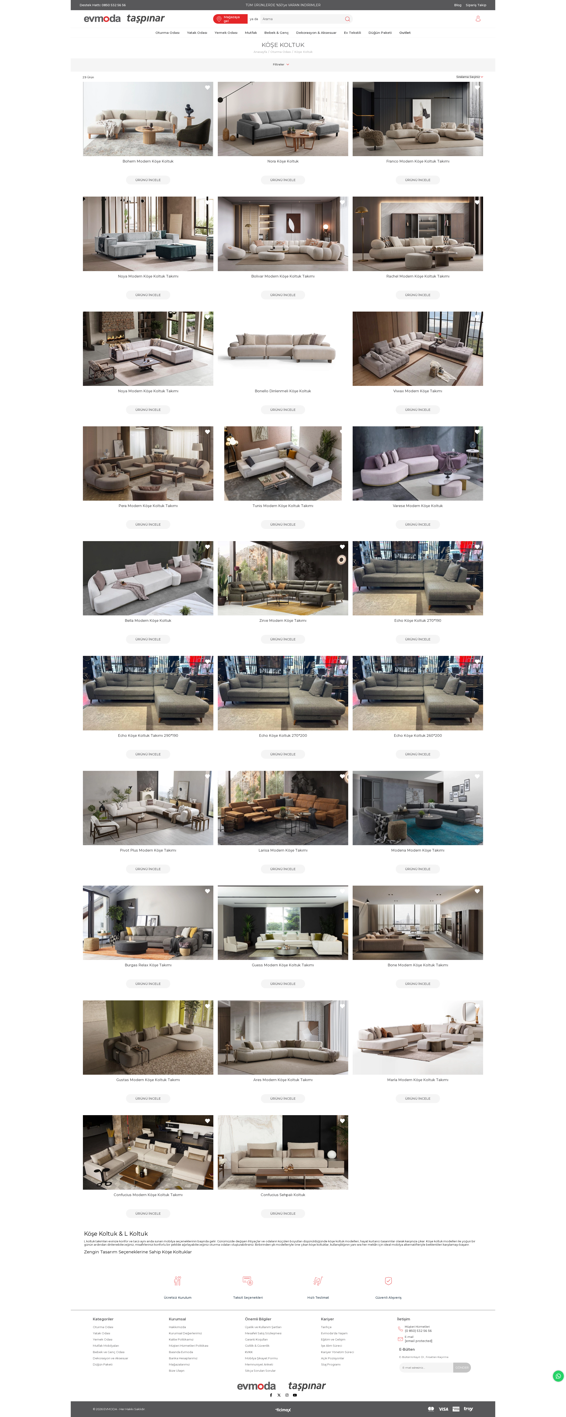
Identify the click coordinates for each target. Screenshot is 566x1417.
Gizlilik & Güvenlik (257, 1345)
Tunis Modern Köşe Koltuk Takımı (282, 506)
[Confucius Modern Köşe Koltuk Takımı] (148, 1152)
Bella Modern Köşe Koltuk (148, 621)
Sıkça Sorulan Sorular (260, 1370)
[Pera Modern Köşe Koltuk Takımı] (148, 463)
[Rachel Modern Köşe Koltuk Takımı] (418, 234)
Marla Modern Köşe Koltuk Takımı (417, 1080)
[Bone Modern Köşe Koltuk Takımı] (418, 923)
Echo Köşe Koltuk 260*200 (418, 735)
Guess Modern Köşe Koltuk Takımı (283, 965)
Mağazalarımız (179, 1364)
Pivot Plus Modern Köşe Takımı (148, 850)
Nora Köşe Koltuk (283, 161)
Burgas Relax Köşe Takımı (148, 965)
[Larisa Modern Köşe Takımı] (283, 808)
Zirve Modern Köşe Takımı (282, 621)
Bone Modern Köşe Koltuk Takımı (418, 965)
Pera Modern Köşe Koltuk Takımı (148, 506)
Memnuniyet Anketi (259, 1364)
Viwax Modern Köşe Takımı (417, 391)
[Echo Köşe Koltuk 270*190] (418, 578)
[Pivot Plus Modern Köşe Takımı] (148, 808)
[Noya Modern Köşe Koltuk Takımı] (148, 234)
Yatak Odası (101, 1333)
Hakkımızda (177, 1327)
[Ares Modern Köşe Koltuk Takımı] (283, 1037)
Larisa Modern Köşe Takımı (283, 850)
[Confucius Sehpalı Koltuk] (283, 1152)
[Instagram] (287, 1395)
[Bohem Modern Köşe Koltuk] (148, 119)
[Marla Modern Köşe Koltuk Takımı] (418, 1037)
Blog (457, 5)
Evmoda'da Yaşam (334, 1333)
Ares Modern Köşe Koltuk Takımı (283, 1080)
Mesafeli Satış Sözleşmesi (263, 1333)
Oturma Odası (103, 1327)
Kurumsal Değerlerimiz (185, 1333)
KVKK (249, 1352)
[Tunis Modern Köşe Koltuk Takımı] (283, 463)
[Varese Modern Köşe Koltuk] (418, 463)
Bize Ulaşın (176, 1370)
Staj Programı (330, 1364)
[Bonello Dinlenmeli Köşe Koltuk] (283, 349)
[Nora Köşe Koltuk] (283, 119)
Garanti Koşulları (256, 1339)
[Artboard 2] (283, 1386)
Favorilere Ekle (207, 87)
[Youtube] (295, 1395)
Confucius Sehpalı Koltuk (283, 1195)
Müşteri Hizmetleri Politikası (188, 1345)
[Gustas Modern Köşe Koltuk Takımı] (148, 1037)
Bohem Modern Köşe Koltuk (148, 161)
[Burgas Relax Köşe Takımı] (148, 923)
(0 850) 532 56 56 (418, 1329)
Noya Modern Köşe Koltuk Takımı (148, 276)
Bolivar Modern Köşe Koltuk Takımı (283, 276)
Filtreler (278, 64)
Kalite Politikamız (181, 1339)
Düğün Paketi (103, 1364)
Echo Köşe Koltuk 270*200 (283, 735)
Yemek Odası (102, 1339)
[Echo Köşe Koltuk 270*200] (283, 693)
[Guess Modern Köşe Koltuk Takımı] (283, 923)
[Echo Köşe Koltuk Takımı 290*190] (148, 693)
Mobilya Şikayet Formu (261, 1358)
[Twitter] (279, 1395)
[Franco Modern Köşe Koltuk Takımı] (418, 119)
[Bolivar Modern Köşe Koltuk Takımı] (283, 234)
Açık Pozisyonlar (332, 1358)
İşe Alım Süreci (331, 1345)
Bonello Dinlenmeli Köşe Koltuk (283, 391)
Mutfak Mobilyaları (106, 1345)
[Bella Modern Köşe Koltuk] (148, 578)
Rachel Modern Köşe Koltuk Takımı (417, 276)
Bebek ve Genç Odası (108, 1352)
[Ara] (347, 19)
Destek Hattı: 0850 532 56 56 (103, 5)
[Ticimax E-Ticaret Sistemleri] (283, 1410)
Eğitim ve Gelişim (333, 1339)
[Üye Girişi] (478, 19)
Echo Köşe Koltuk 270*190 (417, 621)
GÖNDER (462, 1367)
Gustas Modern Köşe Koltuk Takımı (148, 1080)
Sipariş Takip (476, 5)
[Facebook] (271, 1395)
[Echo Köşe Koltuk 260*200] (418, 693)
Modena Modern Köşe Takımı (417, 850)
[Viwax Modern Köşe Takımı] (418, 349)
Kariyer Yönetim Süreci (337, 1352)
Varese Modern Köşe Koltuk (418, 506)
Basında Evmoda (181, 1352)
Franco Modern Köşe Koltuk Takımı (417, 161)
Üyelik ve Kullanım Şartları (263, 1327)
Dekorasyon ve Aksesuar (110, 1358)
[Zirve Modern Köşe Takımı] (283, 578)
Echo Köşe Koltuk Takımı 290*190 (148, 735)
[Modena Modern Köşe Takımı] (418, 808)
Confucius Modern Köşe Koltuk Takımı (148, 1195)
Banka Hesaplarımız (183, 1358)
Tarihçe (326, 1327)
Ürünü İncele (148, 180)
